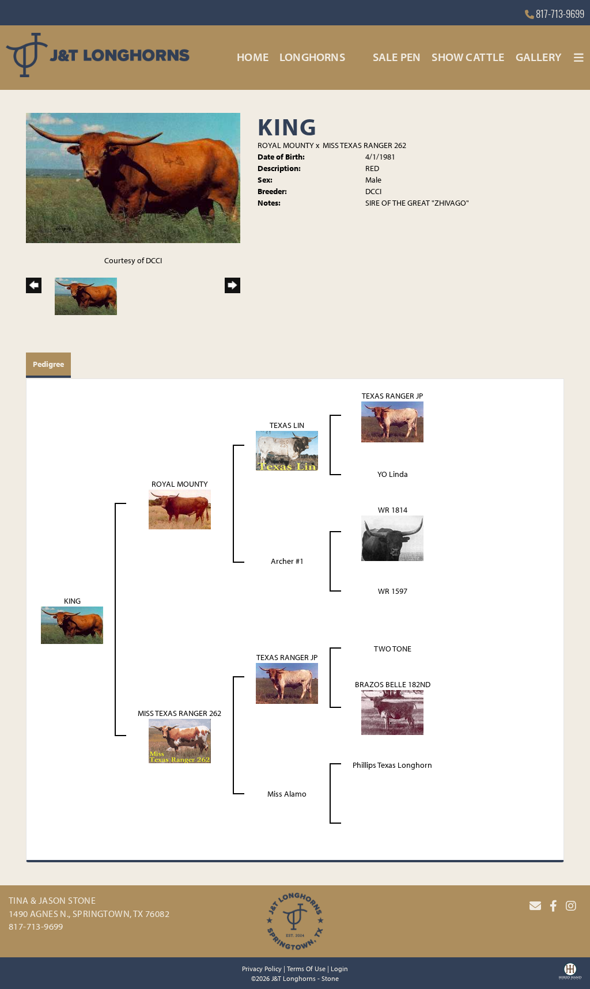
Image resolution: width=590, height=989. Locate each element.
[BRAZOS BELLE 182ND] (392, 711)
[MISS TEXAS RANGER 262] (180, 740)
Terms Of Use (306, 968)
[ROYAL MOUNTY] (180, 508)
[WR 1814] (392, 537)
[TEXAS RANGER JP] (392, 421)
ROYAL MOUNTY (286, 145)
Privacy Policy (262, 968)
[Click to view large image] (133, 177)
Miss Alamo (287, 794)
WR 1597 (392, 591)
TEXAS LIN (287, 425)
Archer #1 (287, 561)
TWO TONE (392, 648)
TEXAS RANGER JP (392, 396)
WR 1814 (392, 510)
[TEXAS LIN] (287, 450)
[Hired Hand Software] (570, 975)
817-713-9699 (559, 15)
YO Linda (392, 474)
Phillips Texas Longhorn (392, 765)
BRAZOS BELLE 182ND (392, 684)
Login (339, 968)
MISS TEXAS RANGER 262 (364, 145)
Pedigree (48, 364)
